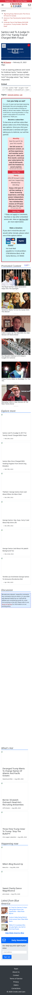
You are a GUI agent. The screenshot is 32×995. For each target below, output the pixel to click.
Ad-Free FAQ (23, 219)
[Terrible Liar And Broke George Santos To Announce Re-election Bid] (16, 566)
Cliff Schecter (6, 808)
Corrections (16, 988)
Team (16, 969)
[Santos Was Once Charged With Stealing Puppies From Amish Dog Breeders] (16, 450)
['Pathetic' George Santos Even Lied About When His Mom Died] (16, 481)
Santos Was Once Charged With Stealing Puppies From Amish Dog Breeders (14, 463)
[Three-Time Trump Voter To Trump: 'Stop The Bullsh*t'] (14, 819)
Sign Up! (7, 957)
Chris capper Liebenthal (9, 837)
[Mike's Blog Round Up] (14, 854)
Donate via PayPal (21, 241)
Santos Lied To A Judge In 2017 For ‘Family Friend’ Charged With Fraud (15, 34)
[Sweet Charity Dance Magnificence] (14, 878)
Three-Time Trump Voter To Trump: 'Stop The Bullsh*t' (14, 831)
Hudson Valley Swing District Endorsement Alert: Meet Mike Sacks (18, 919)
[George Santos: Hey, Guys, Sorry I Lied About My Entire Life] (16, 509)
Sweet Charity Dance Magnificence (12, 889)
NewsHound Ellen (8, 779)
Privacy (16, 982)
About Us (16, 972)
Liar (21, 95)
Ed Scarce (7, 62)
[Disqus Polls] (16, 630)
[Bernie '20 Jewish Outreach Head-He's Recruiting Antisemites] (14, 790)
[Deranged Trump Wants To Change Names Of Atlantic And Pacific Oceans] (14, 758)
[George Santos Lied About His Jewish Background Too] (16, 537)
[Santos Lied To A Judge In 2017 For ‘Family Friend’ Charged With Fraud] (16, 422)
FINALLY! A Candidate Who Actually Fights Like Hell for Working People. (17, 927)
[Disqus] (16, 673)
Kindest (10, 245)
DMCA (16, 985)
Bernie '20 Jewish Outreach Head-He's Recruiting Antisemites (13, 802)
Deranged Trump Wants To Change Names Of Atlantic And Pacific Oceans (14, 772)
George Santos (13, 95)
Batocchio (5, 867)
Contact (16, 975)
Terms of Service (7, 604)
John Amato (6, 894)
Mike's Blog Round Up (13, 864)
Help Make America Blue (14, 933)
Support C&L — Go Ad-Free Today (16, 1)
